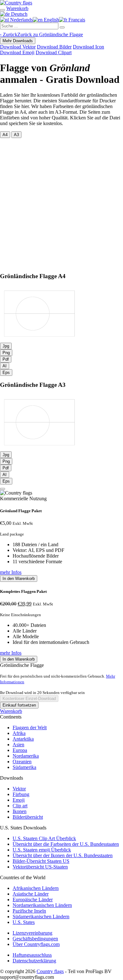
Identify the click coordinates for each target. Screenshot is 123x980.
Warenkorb (11, 711)
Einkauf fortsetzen (19, 705)
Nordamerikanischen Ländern (42, 905)
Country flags (50, 971)
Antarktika (23, 739)
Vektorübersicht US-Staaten (40, 866)
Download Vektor (18, 46)
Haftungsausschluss (32, 955)
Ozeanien (22, 761)
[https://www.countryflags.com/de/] (16, 2)
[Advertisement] (61, 202)
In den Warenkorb (19, 578)
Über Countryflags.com (36, 944)
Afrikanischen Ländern (36, 888)
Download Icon (88, 46)
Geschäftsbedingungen (35, 938)
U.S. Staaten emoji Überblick (42, 849)
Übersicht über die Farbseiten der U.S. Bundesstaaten (66, 844)
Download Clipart (54, 52)
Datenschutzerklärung (34, 960)
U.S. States (24, 922)
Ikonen (19, 811)
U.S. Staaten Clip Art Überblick (44, 838)
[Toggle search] (2, 10)
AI (5, 366)
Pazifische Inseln (29, 911)
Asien (18, 744)
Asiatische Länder (31, 894)
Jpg (6, 346)
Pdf (6, 359)
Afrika (19, 733)
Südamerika (24, 767)
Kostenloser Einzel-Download (29, 698)
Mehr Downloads (18, 40)
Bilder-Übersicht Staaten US (41, 861)
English (51, 19)
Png (6, 352)
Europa (20, 750)
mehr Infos (10, 572)
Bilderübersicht (28, 817)
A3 (16, 134)
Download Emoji (17, 52)
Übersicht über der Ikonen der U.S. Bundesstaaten (63, 855)
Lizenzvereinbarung (32, 933)
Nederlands (21, 19)
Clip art (20, 805)
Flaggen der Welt (30, 727)
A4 (5, 134)
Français (76, 19)
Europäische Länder (33, 899)
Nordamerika (26, 756)
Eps (6, 372)
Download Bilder (54, 46)
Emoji (19, 800)
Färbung (21, 794)
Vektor (19, 788)
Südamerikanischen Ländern (41, 916)
